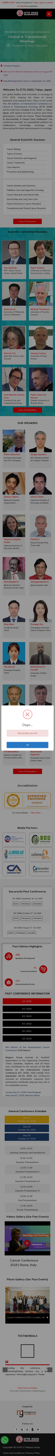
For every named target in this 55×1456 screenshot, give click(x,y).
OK (27, 745)
